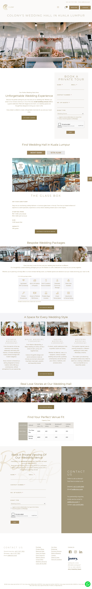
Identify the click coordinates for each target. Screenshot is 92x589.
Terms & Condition (56, 559)
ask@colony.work (77, 489)
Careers (53, 555)
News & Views (55, 557)
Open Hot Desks (40, 553)
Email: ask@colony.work (84, 2)
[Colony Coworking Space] (8, 7)
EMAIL (74, 84)
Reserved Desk (40, 551)
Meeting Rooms (40, 557)
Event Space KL (40, 555)
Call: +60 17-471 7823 (71, 2)
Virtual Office (39, 559)
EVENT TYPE (61, 110)
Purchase (38, 547)
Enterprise (54, 549)
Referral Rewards (56, 553)
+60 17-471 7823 (19, 551)
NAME (60, 84)
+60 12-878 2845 (78, 487)
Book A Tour (74, 7)
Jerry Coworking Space (74, 569)
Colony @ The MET (41, 563)
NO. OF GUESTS (63, 102)
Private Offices (40, 549)
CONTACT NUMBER (64, 95)
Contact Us (71, 547)
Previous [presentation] (15, 176)
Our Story (54, 547)
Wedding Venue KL (41, 561)
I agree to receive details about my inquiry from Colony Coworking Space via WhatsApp (70, 117)
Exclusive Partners (56, 551)
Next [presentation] (76, 176)
